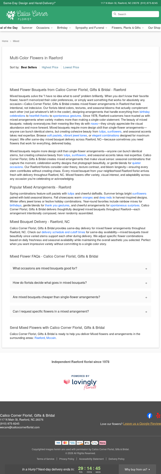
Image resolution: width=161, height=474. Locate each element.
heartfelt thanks (39, 115)
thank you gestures (57, 205)
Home (5, 41)
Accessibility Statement (91, 459)
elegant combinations (105, 135)
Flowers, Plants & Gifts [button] (126, 28)
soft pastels (54, 135)
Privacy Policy (66, 459)
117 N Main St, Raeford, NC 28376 (21, 419)
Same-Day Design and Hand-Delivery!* (29, 3)
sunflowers (114, 131)
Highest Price (50, 67)
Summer (27, 28)
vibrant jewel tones (75, 135)
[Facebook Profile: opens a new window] (149, 415)
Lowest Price (71, 67)
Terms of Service (45, 459)
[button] (150, 457)
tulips (102, 131)
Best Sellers (29, 67)
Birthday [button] (62, 28)
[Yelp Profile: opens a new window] (158, 415)
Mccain (51, 338)
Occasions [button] (43, 28)
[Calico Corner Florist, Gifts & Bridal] (27, 15)
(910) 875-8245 (9, 423)
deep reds (105, 197)
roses (94, 123)
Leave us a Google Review (142, 423)
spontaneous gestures (67, 115)
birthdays (16, 205)
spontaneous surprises (125, 205)
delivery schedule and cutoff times (63, 232)
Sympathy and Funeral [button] (90, 28)
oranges (87, 197)
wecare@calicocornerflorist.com (20, 427)
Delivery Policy (116, 459)
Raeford (40, 338)
